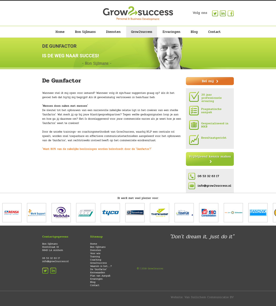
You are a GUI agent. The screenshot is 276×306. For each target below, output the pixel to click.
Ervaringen (171, 31)
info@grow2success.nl (214, 185)
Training (95, 256)
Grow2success (141, 31)
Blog (194, 31)
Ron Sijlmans (85, 31)
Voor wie (95, 253)
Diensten (113, 31)
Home (60, 31)
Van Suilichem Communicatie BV (209, 297)
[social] (214, 13)
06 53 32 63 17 (208, 176)
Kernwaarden (97, 272)
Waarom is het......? (101, 266)
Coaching (95, 260)
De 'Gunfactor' (98, 269)
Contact (214, 31)
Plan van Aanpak (100, 276)
